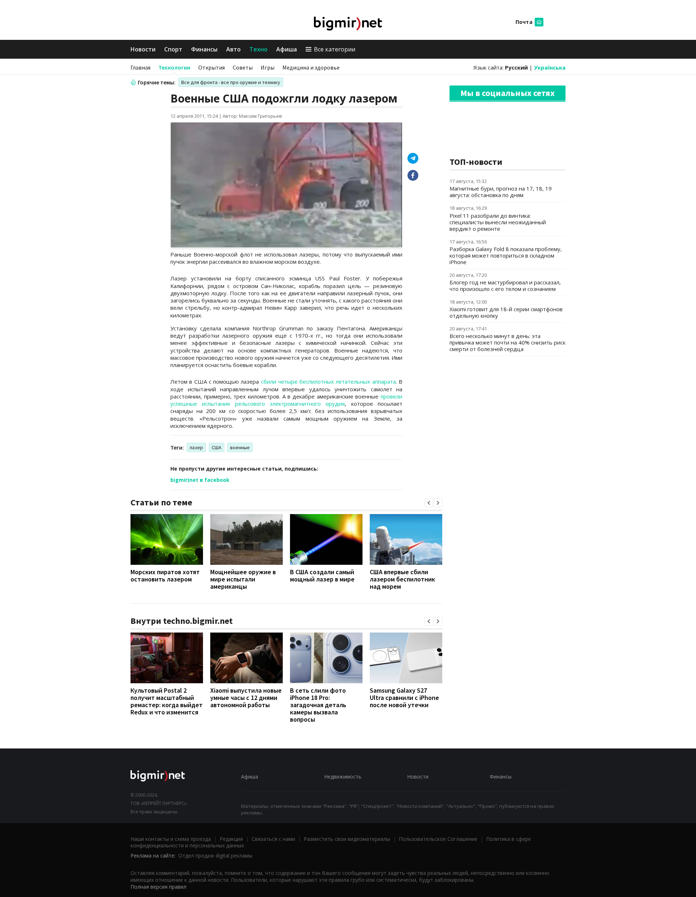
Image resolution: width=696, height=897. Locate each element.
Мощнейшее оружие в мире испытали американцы (243, 579)
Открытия (211, 67)
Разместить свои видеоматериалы (347, 838)
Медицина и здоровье (311, 67)
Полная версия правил (158, 886)
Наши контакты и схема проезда (170, 838)
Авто (233, 49)
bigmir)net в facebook (199, 479)
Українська (550, 67)
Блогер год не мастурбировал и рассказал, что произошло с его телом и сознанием (505, 285)
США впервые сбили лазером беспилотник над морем (402, 579)
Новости (143, 49)
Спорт (173, 49)
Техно (258, 49)
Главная (140, 67)
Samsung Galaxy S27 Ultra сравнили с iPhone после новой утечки (404, 697)
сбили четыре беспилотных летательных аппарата (328, 381)
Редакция (231, 838)
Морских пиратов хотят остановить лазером (165, 575)
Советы (243, 67)
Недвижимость (342, 776)
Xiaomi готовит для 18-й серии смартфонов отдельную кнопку (506, 312)
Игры (267, 67)
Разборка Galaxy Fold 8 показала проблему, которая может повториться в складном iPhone (506, 255)
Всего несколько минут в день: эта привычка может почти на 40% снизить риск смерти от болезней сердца (508, 342)
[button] (428, 502)
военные (240, 447)
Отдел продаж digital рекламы (215, 855)
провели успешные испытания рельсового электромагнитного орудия (286, 400)
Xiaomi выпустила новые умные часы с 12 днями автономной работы (246, 697)
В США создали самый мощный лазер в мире (322, 575)
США (216, 447)
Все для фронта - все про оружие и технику (230, 82)
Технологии (174, 67)
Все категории (334, 49)
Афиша (286, 49)
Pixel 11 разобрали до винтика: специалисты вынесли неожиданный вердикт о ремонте (498, 222)
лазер (196, 447)
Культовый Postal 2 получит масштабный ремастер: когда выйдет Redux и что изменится (166, 701)
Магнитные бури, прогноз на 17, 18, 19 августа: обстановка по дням (501, 192)
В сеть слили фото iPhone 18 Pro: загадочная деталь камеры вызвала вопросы (318, 704)
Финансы (204, 49)
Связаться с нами (273, 838)
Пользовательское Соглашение (438, 838)
